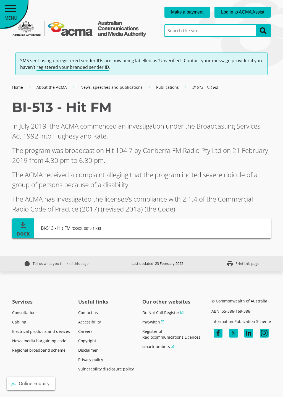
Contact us (88, 312)
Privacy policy (90, 359)
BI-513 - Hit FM (71, 228)
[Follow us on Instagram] (264, 333)
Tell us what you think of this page (56, 263)
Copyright (87, 340)
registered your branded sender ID (72, 67)
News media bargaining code (39, 340)
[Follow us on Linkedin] (248, 333)
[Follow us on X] (233, 333)
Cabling (19, 322)
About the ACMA (51, 87)
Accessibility (89, 322)
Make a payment (187, 12)
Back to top (259, 383)
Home (17, 87)
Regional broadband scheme (38, 350)
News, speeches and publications (111, 87)
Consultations (25, 312)
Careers (85, 331)
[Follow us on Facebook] (218, 333)
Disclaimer (88, 350)
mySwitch (151, 322)
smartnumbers (156, 346)
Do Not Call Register (160, 312)
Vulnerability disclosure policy (106, 369)
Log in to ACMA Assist (242, 12)
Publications (167, 87)
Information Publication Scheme (241, 321)
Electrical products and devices (41, 331)
